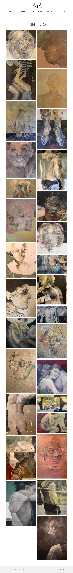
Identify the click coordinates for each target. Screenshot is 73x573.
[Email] (60, 569)
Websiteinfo (24, 569)
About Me (51, 11)
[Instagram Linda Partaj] (66, 569)
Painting (11, 11)
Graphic (23, 11)
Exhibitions (37, 11)
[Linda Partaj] (36, 5)
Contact (63, 11)
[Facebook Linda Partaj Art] (63, 569)
